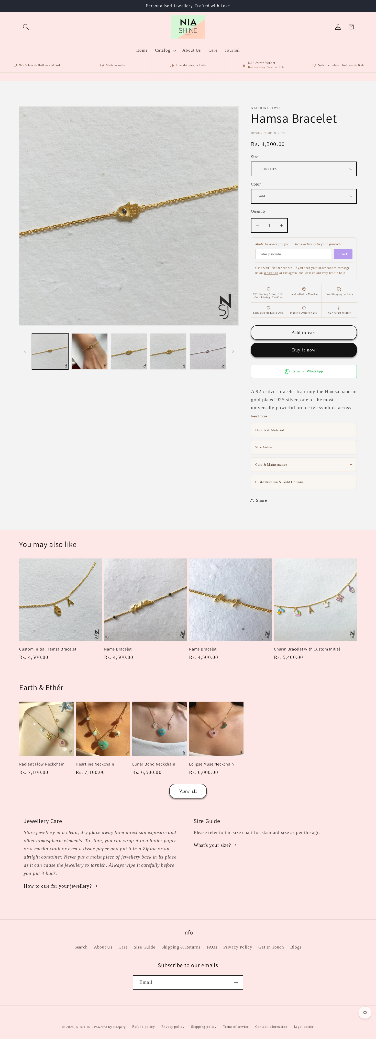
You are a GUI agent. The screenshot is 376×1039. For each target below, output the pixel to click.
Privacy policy (173, 1027)
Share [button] (261, 500)
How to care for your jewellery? (58, 886)
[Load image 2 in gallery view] (89, 351)
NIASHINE (84, 1027)
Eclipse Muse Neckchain (211, 764)
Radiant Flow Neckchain (42, 764)
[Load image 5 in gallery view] (208, 351)
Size (254, 157)
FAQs (212, 947)
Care (123, 947)
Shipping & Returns (181, 947)
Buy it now (304, 349)
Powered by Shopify (110, 1027)
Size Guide (303, 447)
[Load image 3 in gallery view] (129, 351)
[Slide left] (24, 351)
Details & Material (303, 429)
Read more (259, 416)
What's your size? (212, 845)
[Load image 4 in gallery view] (168, 351)
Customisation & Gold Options (303, 481)
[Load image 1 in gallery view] (50, 351)
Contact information (271, 1027)
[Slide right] (233, 351)
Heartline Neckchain (95, 764)
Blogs (296, 947)
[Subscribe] (236, 982)
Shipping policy (204, 1027)
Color (256, 184)
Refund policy (143, 1027)
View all (188, 791)
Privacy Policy (237, 947)
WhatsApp (271, 273)
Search (81, 947)
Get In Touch (271, 947)
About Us (103, 947)
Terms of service (236, 1027)
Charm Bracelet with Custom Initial (307, 649)
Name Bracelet (118, 649)
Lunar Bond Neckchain (153, 764)
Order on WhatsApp (307, 371)
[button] (26, 27)
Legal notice (304, 1027)
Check (343, 254)
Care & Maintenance (303, 464)
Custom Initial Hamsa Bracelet (47, 649)
